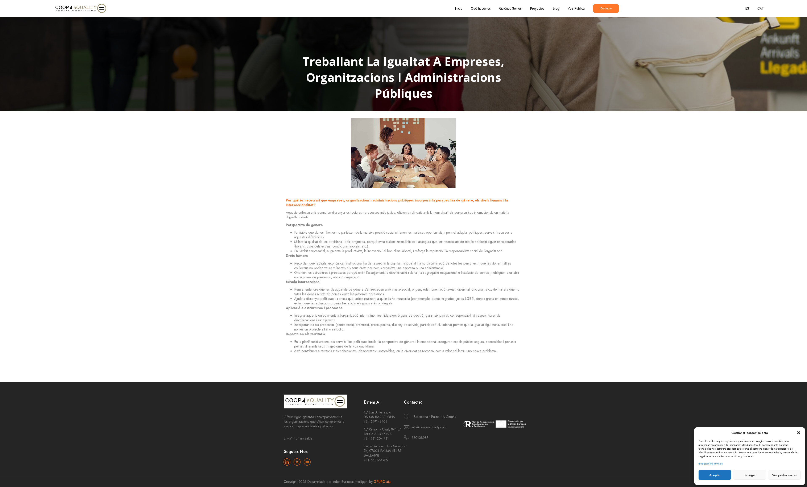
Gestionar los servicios (711, 464)
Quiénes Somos (510, 8)
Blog (556, 8)
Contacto (606, 8)
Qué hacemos (481, 8)
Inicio (458, 8)
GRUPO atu (382, 481)
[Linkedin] (287, 462)
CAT (760, 8)
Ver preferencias (784, 475)
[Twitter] (297, 462)
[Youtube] (307, 462)
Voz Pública (576, 8)
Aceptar (715, 475)
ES (747, 8)
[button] (798, 433)
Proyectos (537, 8)
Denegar (750, 475)
